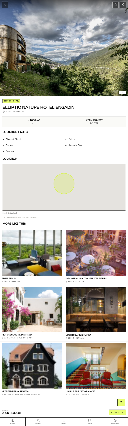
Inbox (89, 423)
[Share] (123, 5)
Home (12, 423)
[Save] (115, 5)
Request (116, 412)
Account (115, 423)
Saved (64, 423)
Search (38, 423)
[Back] (5, 5)
